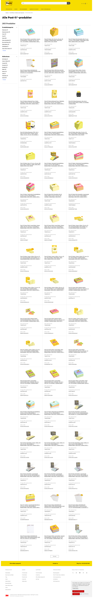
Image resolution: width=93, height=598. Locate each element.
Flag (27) (4, 36)
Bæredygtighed (56, 572)
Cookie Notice (75, 588)
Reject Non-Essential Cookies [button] (78, 591)
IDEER (15, 9)
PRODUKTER (9, 9)
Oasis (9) (4, 73)
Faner (6, 587)
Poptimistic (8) (5, 75)
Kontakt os (55, 563)
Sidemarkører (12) (5, 44)
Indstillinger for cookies (34, 594)
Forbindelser (24, 574)
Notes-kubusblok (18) (6, 40)
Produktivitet (24, 577)
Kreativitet (24, 579)
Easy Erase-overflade (9, 574)
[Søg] (68, 3)
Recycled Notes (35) (6, 42)
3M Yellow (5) (5, 59)
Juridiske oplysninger (13, 594)
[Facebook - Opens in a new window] (83, 573)
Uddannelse (24, 581)
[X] (73, 573)
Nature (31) (4, 71)
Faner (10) (4, 34)
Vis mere (54, 556)
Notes (6, 579)
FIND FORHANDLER (45, 9)
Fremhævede (24, 572)
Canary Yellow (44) (6, 61)
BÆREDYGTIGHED (34, 9)
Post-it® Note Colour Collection (59, 574)
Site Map (37, 579)
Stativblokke (7, 572)
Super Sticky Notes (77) (7, 48)
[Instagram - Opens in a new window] (87, 573)
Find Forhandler (39, 572)
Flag (6, 577)
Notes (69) (4, 38)
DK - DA (83, 3)
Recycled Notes (8, 583)
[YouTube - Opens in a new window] (80, 573)
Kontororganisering (57, 577)
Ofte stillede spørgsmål (15, 563)
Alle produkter (8, 589)
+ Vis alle (4, 50)
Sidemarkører (8, 581)
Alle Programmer (56, 581)
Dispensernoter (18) (6, 32)
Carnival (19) (4, 63)
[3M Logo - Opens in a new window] (9, 3)
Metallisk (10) (4, 67)
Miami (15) (4, 69)
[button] (84, 594)
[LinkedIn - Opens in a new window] (76, 573)
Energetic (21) (5, 65)
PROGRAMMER (23, 9)
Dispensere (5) (5, 29)
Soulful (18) (4, 77)
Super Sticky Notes (9, 585)
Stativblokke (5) (5, 46)
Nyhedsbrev (55, 579)
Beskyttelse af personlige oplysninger (24, 594)
